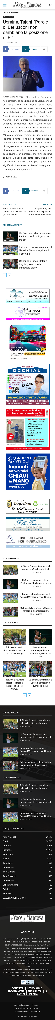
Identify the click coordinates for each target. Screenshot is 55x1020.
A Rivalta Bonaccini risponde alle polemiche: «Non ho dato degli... (15, 650)
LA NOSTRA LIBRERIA (32, 993)
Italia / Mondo (16, 12)
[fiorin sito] (28, 530)
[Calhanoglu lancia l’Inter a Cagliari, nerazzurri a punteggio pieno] (10, 264)
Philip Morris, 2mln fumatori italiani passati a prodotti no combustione (40, 211)
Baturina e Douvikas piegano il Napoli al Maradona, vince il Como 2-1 (35, 250)
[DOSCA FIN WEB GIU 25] (28, 404)
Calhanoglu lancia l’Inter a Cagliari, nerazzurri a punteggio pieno (33, 264)
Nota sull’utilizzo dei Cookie (26, 1008)
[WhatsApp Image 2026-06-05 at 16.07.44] (28, 359)
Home (5, 12)
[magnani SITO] (28, 319)
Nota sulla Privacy (21, 1005)
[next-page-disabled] (9, 275)
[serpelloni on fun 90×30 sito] (28, 512)
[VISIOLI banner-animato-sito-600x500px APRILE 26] (28, 489)
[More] (44, 49)
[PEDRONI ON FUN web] (28, 302)
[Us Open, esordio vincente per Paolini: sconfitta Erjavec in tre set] (10, 236)
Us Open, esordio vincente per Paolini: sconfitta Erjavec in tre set (35, 236)
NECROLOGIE (34, 988)
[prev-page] (5, 275)
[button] (4, 5)
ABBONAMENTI (16, 991)
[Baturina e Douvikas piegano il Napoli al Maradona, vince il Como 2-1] (10, 250)
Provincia (7, 644)
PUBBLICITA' (35, 991)
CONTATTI (18, 988)
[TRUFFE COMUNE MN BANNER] (28, 449)
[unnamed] (28, 547)
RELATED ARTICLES (12, 225)
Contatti (35, 1005)
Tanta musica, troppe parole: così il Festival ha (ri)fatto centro (14, 211)
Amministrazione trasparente (27, 1011)
